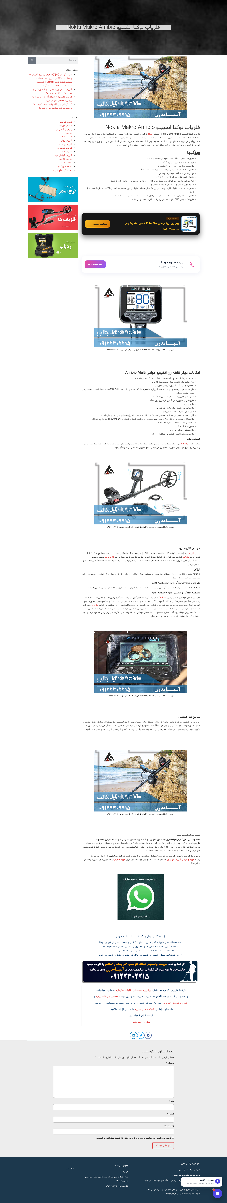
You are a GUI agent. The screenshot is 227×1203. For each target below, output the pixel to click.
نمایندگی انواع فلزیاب (62, 170)
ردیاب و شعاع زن (64, 129)
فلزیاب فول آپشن (63, 155)
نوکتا (150, 134)
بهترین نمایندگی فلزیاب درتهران (133, 990)
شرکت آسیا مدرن (144, 1009)
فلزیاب (191, 553)
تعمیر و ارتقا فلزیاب (107, 996)
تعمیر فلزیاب (66, 122)
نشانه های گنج (65, 166)
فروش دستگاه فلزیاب (175, 1003)
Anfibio (184, 444)
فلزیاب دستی (66, 151)
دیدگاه (170, 1063)
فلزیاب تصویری (64, 148)
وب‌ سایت (169, 1125)
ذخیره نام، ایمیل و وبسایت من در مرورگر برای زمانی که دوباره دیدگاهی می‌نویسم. (133, 1138)
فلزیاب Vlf (67, 136)
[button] (148, 1035)
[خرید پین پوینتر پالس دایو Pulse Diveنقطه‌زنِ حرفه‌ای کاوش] (141, 224)
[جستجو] (32, 60)
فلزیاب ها (109, 557)
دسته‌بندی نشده (64, 125)
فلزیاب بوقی (66, 140)
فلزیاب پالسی (65, 144)
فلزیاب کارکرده (65, 159)
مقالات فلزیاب (65, 162)
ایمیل (170, 1114)
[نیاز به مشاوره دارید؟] (141, 264)
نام (171, 1101)
